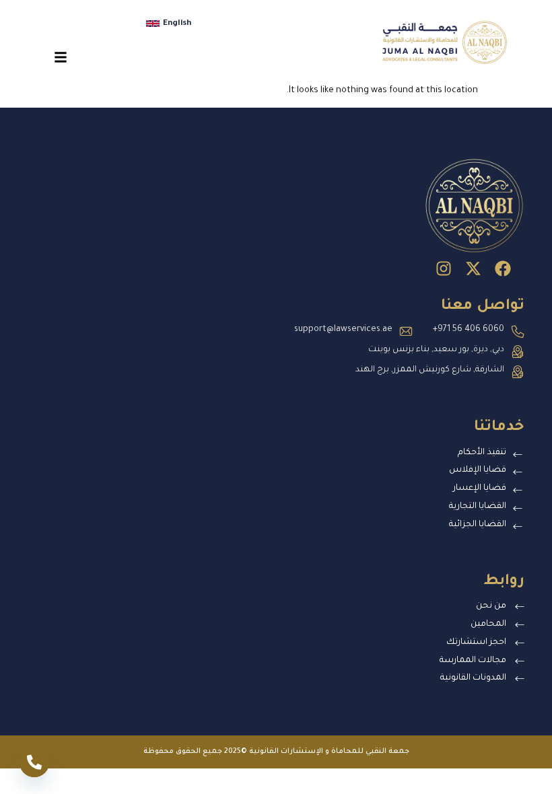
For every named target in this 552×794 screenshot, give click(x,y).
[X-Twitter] (473, 268)
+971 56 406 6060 (468, 329)
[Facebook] (503, 268)
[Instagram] (444, 268)
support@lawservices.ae (343, 329)
